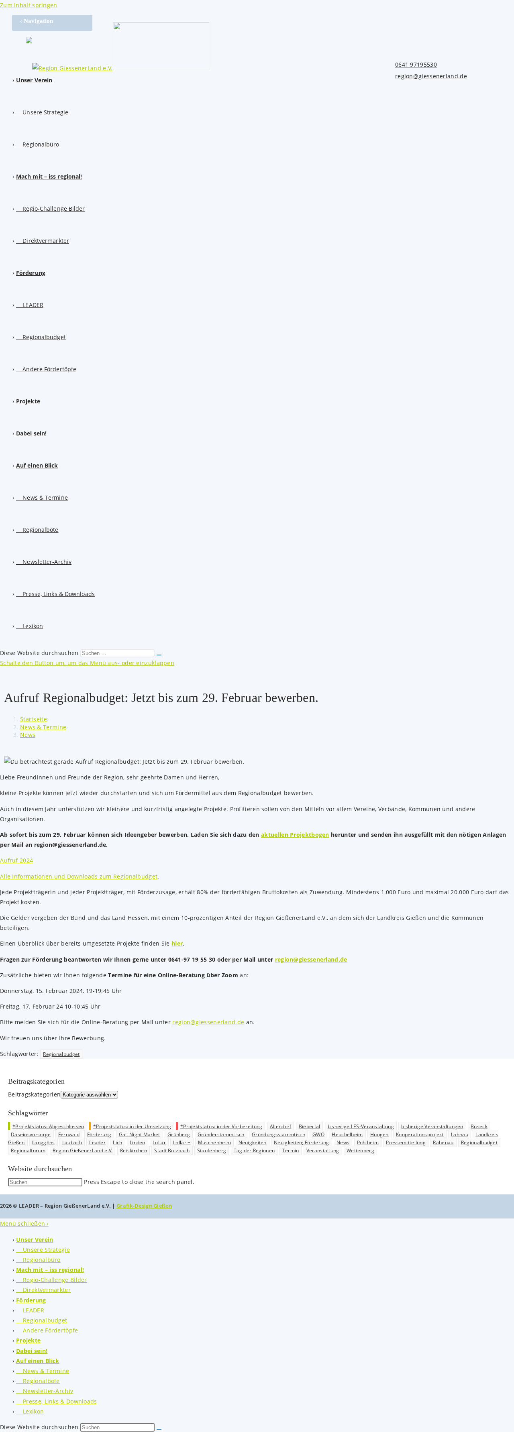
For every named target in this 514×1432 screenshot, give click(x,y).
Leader (97, 1142)
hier (177, 943)
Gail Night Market (139, 1134)
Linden (137, 1142)
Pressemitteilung (406, 1142)
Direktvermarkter (43, 1290)
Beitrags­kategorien (34, 1094)
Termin (290, 1150)
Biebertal (309, 1126)
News (27, 734)
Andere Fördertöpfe (47, 1330)
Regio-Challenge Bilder (51, 1280)
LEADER (30, 1310)
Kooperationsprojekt (420, 1134)
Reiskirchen (133, 1150)
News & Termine (42, 1371)
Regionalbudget (61, 1054)
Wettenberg (360, 1150)
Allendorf (281, 1126)
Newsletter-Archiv (44, 1391)
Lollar (159, 1142)
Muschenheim (214, 1142)
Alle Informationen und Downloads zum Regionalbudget (78, 876)
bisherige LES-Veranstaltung (361, 1126)
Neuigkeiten (253, 1142)
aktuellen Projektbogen (295, 834)
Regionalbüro (38, 1259)
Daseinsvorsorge (31, 1134)
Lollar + (181, 1142)
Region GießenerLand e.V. (82, 1150)
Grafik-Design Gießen (144, 1205)
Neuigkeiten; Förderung (301, 1142)
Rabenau (443, 1142)
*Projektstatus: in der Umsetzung (132, 1126)
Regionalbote (38, 1381)
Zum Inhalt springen (28, 5)
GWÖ (318, 1134)
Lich (117, 1142)
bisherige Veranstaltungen (432, 1126)
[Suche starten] (159, 655)
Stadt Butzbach (172, 1150)
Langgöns (43, 1142)
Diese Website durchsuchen (40, 653)
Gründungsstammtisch (278, 1134)
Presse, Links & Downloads (56, 1401)
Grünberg (178, 1134)
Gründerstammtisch (221, 1134)
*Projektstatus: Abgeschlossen (48, 1126)
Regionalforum (28, 1150)
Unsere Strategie (43, 1249)
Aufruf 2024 (16, 860)
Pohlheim (368, 1142)
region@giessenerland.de (431, 76)
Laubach (72, 1142)
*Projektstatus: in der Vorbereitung (221, 1126)
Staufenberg (211, 1150)
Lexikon (30, 1411)
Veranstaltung (322, 1150)
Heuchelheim (347, 1134)
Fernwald (69, 1134)
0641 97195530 (416, 64)
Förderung (99, 1134)
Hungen (379, 1134)
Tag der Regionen (254, 1150)
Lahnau (459, 1134)
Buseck (479, 1126)
